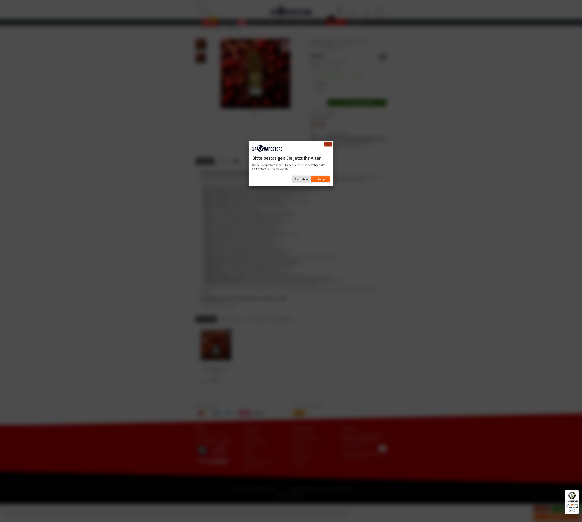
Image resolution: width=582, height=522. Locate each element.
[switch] (572, 510)
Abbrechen (301, 179)
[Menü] (577, 492)
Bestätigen (320, 179)
